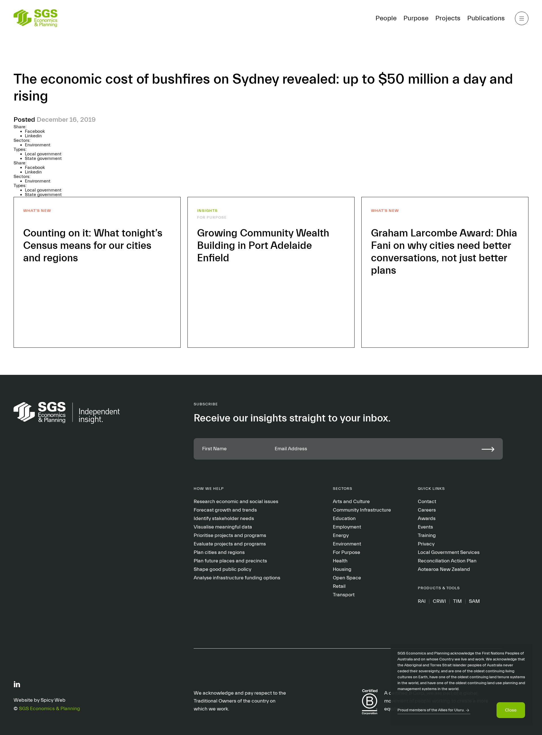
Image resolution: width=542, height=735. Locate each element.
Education (344, 518)
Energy (341, 535)
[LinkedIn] (17, 683)
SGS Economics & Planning (49, 709)
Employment (347, 527)
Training (427, 535)
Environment (38, 144)
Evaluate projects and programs (230, 544)
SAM (474, 601)
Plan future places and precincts (230, 561)
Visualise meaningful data (223, 527)
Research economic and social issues (236, 502)
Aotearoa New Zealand (444, 569)
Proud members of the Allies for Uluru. (431, 710)
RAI (422, 601)
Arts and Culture (351, 502)
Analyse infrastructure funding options (237, 578)
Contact (427, 502)
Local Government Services (449, 552)
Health (340, 561)
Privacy (426, 544)
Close (511, 710)
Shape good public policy (222, 569)
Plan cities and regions (219, 552)
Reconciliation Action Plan (447, 561)
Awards (427, 518)
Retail (339, 586)
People (386, 18)
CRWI (439, 601)
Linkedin (33, 135)
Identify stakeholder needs (224, 518)
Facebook (35, 131)
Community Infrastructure (362, 510)
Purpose (416, 18)
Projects (447, 18)
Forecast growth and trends (225, 510)
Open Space (347, 578)
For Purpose (346, 552)
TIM (457, 601)
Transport (344, 595)
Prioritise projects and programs (230, 535)
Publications (486, 18)
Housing (342, 569)
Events (425, 527)
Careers (427, 510)
